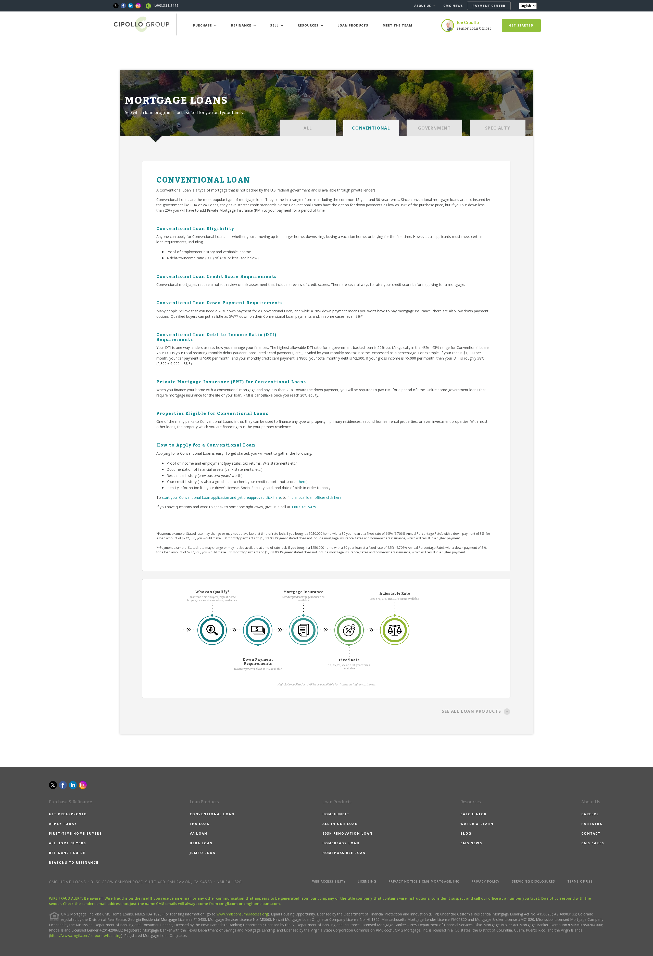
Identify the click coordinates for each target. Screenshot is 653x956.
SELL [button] (275, 25)
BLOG (465, 833)
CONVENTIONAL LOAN (212, 814)
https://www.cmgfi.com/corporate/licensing (85, 935)
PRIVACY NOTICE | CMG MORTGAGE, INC (424, 881)
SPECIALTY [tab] (497, 128)
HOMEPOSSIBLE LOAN (344, 853)
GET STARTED (521, 25)
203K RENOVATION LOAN (347, 833)
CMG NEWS (453, 6)
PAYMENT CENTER (488, 6)
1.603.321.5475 (303, 506)
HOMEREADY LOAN (341, 843)
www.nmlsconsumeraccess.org (242, 914)
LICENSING (367, 881)
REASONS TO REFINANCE (73, 862)
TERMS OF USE (580, 881)
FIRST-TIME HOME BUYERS (75, 833)
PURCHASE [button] (203, 25)
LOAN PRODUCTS (352, 25)
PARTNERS (591, 824)
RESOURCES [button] (309, 25)
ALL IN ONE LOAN (340, 824)
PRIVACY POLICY (486, 881)
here (302, 481)
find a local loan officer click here (314, 497)
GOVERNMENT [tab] (434, 128)
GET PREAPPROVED (68, 814)
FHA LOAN (200, 824)
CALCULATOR (473, 814)
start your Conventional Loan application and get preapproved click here (221, 497)
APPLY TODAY (63, 824)
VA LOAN (198, 833)
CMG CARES (592, 843)
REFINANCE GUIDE (67, 853)
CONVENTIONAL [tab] (371, 128)
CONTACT (590, 833)
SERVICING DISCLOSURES (533, 881)
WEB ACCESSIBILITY (329, 881)
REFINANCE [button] (241, 25)
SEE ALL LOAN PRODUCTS (471, 711)
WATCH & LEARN (477, 824)
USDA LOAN (201, 843)
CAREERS (590, 814)
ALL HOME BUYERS (67, 843)
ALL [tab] (308, 128)
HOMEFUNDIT (335, 814)
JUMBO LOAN (203, 853)
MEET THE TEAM (397, 25)
